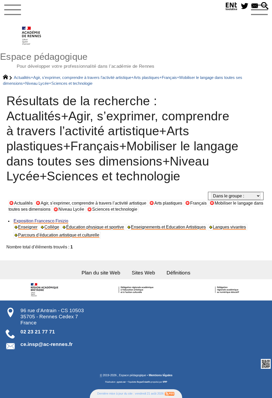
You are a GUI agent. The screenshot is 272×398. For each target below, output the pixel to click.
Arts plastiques (168, 203)
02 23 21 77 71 (37, 332)
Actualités (23, 203)
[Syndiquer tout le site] (169, 393)
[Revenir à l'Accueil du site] (8, 78)
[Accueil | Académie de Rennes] (45, 289)
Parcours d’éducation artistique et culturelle (58, 235)
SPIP (165, 382)
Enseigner (27, 227)
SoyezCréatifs (143, 382)
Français (198, 203)
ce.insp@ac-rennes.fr (46, 344)
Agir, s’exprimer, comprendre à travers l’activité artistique (93, 203)
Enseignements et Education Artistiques (168, 227)
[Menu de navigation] (12, 10)
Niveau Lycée (71, 209)
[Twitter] (245, 6)
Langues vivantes (229, 227)
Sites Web (143, 273)
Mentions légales (160, 375)
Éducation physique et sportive (95, 227)
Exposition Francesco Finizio (41, 221)
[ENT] (232, 7)
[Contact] (255, 6)
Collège (51, 227)
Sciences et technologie (114, 209)
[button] (265, 6)
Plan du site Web (101, 273)
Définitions (178, 273)
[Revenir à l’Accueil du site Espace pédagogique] (32, 35)
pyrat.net (121, 382)
